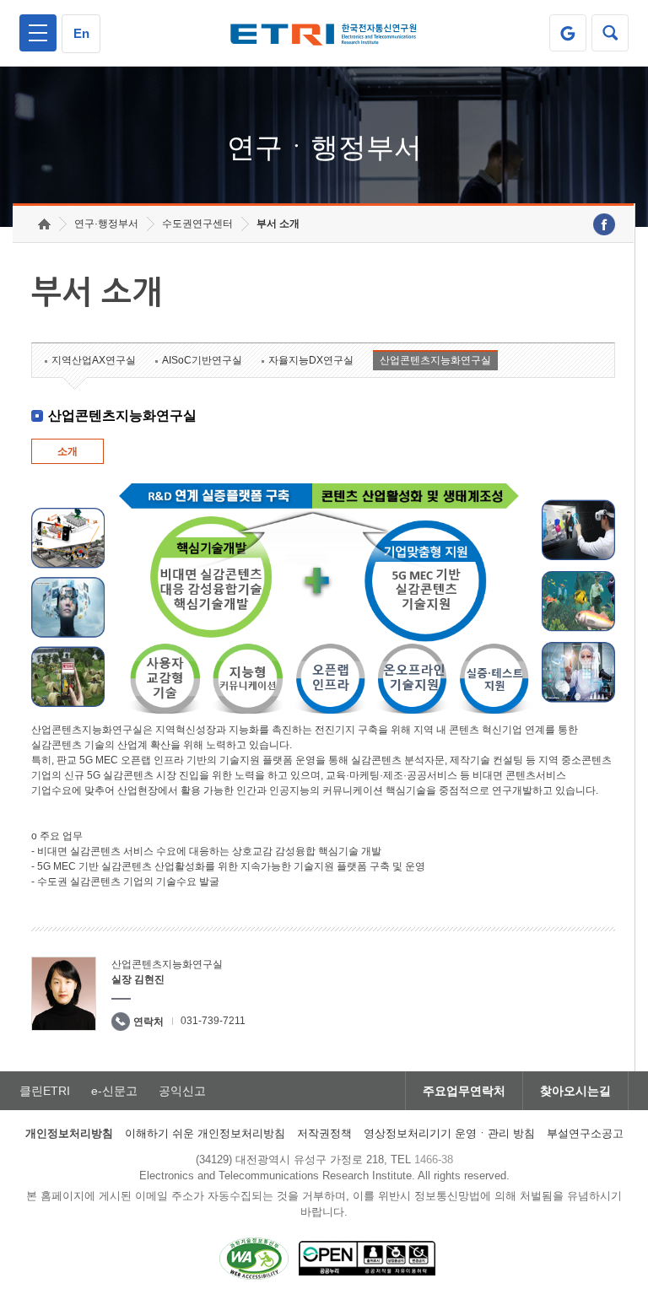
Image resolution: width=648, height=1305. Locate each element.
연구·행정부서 (106, 223)
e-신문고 (114, 1090)
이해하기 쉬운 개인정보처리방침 (205, 1133)
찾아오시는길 (575, 1090)
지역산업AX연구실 (93, 360)
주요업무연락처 (464, 1090)
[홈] (44, 224)
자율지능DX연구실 (311, 360)
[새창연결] (604, 224)
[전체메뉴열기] (38, 32)
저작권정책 (324, 1133)
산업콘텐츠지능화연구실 (435, 360)
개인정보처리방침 (69, 1133)
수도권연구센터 (197, 223)
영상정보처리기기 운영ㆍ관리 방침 (449, 1133)
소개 (67, 451)
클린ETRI (44, 1090)
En (81, 33)
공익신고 (182, 1090)
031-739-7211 (213, 1021)
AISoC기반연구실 (202, 360)
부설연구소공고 (585, 1133)
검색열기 (610, 32)
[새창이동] (567, 32)
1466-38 (433, 1159)
